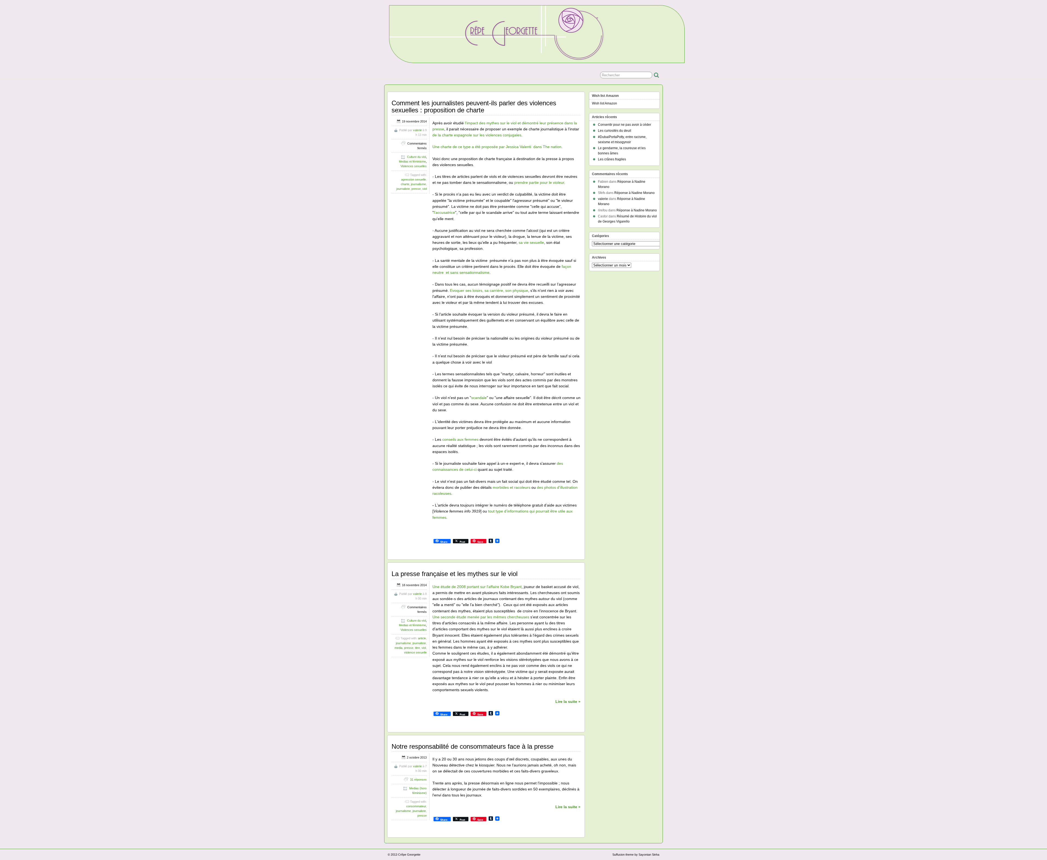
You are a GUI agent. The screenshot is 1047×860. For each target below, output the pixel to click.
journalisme (418, 184)
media (398, 647)
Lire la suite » (567, 701)
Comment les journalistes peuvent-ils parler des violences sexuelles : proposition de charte (474, 106)
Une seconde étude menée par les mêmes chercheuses (480, 617)
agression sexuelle (413, 179)
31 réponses (418, 779)
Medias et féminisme (412, 161)
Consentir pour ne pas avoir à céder (624, 125)
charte (405, 184)
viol (424, 188)
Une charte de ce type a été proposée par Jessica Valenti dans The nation (496, 147)
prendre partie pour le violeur (539, 182)
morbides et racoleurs (511, 487)
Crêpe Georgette (409, 854)
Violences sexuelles (414, 166)
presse (416, 188)
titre (417, 647)
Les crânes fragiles (612, 159)
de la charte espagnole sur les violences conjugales (476, 135)
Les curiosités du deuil (614, 131)
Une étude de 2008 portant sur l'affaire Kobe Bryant (477, 587)
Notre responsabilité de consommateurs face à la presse (472, 746)
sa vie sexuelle (531, 242)
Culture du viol (416, 156)
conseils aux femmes (460, 439)
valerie (417, 130)
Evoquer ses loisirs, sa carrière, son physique (489, 290)
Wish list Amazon (604, 103)
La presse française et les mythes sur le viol (455, 573)
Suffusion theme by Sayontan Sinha (635, 854)
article (422, 638)
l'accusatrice (444, 212)
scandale (479, 397)
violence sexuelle (415, 652)
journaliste (403, 188)
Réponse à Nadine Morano (634, 193)
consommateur (416, 806)
